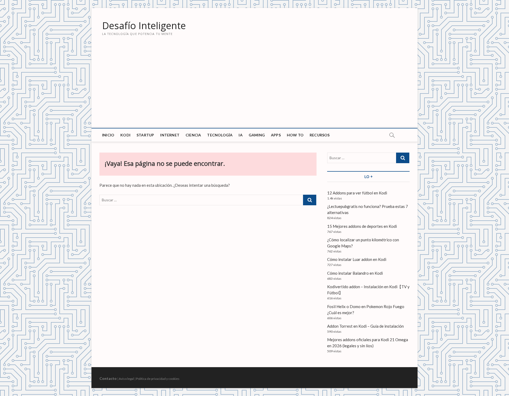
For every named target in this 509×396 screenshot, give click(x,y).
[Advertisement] (254, 88)
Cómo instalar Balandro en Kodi (355, 273)
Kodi (125, 135)
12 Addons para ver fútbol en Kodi (357, 192)
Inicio (108, 135)
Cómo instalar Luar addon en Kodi (356, 259)
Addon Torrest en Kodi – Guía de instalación (365, 326)
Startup (145, 135)
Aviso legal (126, 379)
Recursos (320, 135)
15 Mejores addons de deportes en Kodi (362, 226)
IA (240, 135)
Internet (169, 135)
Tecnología (219, 135)
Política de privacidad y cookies (157, 379)
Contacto (108, 378)
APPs (276, 135)
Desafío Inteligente (144, 26)
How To (295, 135)
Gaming (257, 135)
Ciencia (193, 135)
